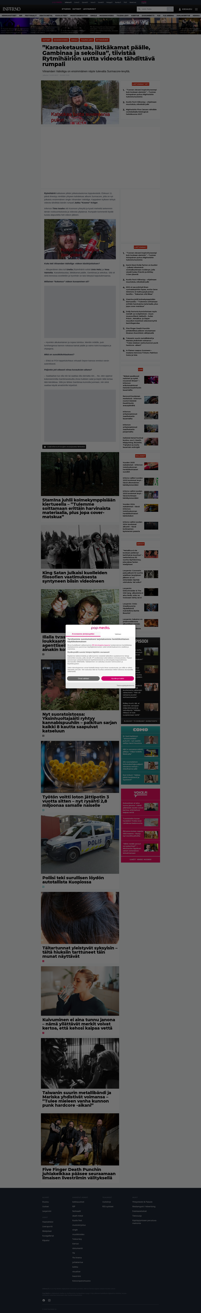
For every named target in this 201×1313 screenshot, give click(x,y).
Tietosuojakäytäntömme (125, 685)
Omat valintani (83, 678)
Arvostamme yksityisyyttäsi (83, 634)
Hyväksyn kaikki (117, 678)
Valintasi (118, 634)
